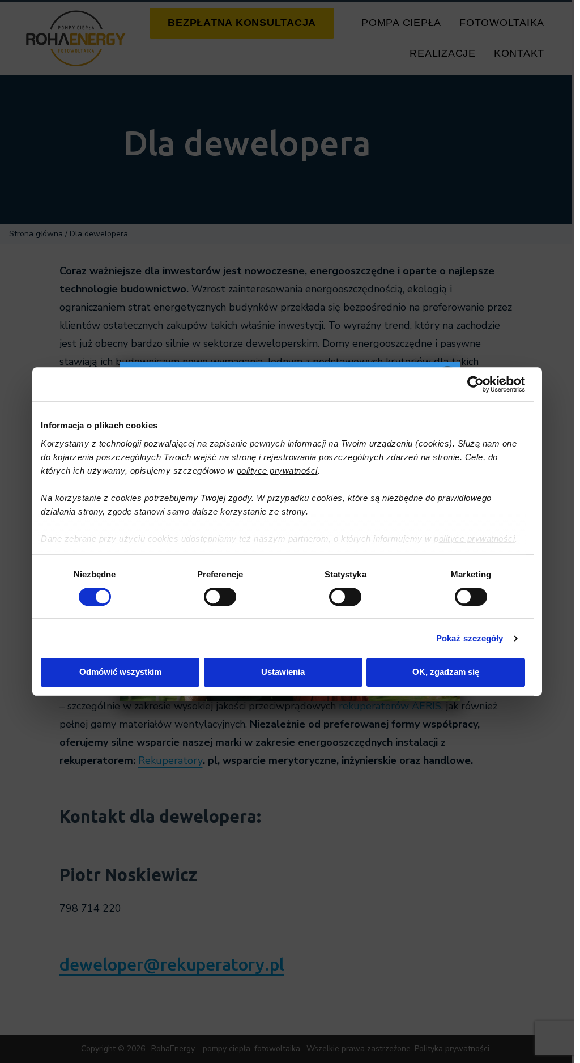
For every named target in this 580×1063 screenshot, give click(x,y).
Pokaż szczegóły (470, 638)
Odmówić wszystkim (120, 672)
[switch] (220, 597)
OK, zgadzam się (445, 672)
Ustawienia (283, 672)
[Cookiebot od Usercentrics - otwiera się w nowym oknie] (475, 384)
